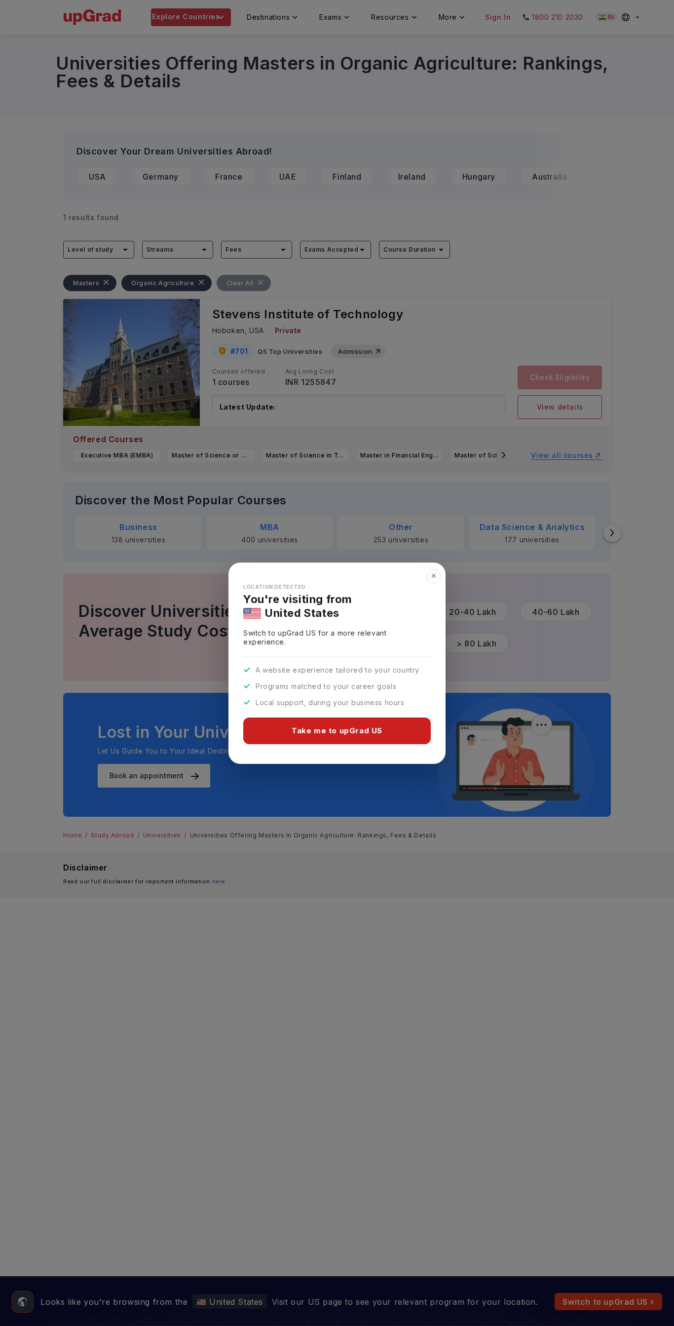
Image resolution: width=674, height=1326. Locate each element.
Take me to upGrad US (337, 730)
